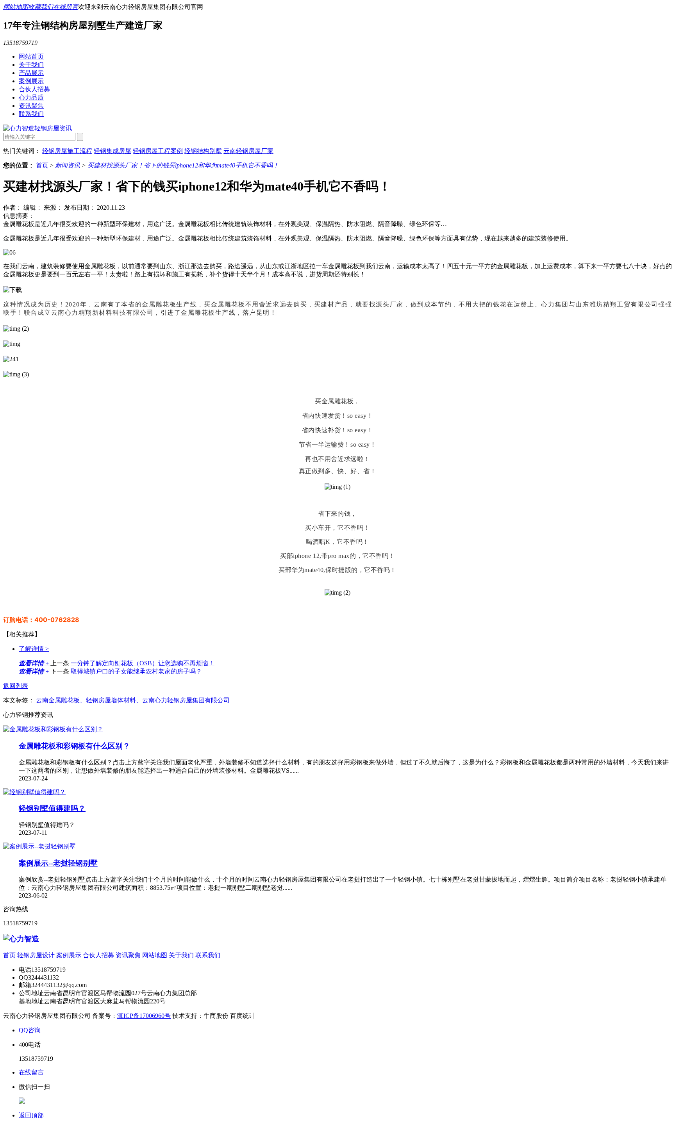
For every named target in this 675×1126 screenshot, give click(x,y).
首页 (43, 165)
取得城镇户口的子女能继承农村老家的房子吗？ (136, 671)
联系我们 (31, 113)
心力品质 (31, 97)
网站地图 (15, 7)
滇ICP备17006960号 (144, 1015)
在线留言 (65, 7)
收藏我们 (40, 7)
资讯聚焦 (31, 105)
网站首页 (31, 56)
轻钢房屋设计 (36, 955)
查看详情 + (34, 663)
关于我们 (31, 64)
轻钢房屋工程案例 (158, 151)
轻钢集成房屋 (112, 151)
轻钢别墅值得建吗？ (52, 808)
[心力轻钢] (21, 939)
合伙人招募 (34, 89)
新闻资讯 (68, 165)
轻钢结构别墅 (203, 151)
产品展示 (31, 72)
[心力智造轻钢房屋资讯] (37, 128)
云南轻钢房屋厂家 (248, 151)
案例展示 (31, 81)
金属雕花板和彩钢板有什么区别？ (74, 746)
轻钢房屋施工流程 (67, 151)
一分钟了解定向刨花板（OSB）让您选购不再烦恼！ (142, 663)
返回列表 (15, 685)
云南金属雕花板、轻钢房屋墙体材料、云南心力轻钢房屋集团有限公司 (133, 700)
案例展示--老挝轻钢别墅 (58, 863)
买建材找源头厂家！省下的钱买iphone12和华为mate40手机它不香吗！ (183, 165)
